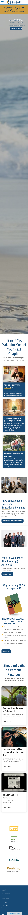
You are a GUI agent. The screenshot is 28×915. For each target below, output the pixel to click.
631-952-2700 (7, 893)
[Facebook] (1, 908)
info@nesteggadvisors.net (7, 905)
